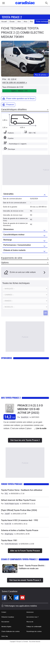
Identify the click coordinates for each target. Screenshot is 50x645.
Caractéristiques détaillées (14, 109)
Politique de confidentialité (33, 626)
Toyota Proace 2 (12, 17)
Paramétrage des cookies (34, 631)
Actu (25, 21)
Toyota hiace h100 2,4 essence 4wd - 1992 (19, 520)
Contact (3, 612)
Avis (19, 21)
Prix (31, 21)
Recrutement (5, 621)
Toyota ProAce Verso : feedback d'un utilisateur (21, 490)
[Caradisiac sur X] (10, 598)
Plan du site (29, 621)
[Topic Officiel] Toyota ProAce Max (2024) (19, 510)
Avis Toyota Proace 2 (11, 397)
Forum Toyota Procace (11, 484)
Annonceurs (30, 612)
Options (5, 262)
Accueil (4, 21)
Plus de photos (41, 75)
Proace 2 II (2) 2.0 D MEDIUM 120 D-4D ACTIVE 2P (30, 409)
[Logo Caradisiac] (25, 5)
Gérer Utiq (4, 636)
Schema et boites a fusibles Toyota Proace (19, 530)
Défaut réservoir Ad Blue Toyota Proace (18, 500)
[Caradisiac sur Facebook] (4, 598)
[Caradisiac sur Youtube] (22, 598)
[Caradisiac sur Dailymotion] (16, 598)
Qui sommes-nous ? (32, 617)
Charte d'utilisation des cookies (10, 631)
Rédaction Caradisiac (7, 617)
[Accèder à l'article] (9, 568)
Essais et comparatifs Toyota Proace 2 (19, 559)
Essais (12, 21)
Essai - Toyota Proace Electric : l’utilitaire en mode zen (32, 567)
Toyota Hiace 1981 (9, 540)
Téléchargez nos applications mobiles (20, 606)
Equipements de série (11, 258)
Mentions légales (6, 626)
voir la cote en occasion (14, 82)
